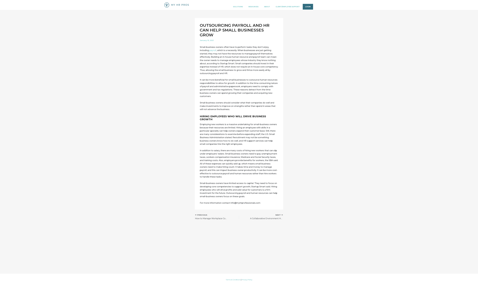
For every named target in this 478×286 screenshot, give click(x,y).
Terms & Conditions (233, 280)
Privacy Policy (247, 280)
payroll (212, 50)
